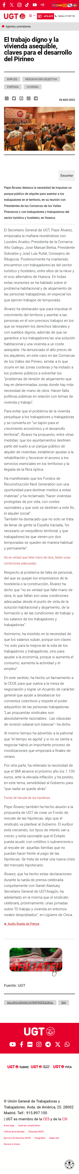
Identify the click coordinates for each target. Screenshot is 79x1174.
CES (46, 1119)
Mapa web (54, 1138)
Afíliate (48, 16)
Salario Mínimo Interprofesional (30, 1002)
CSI (64, 1119)
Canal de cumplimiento (29, 1125)
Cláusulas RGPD (36, 1131)
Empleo (12, 79)
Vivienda (33, 86)
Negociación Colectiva (41, 79)
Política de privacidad (14, 1131)
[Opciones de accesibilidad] (69, 1164)
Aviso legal (9, 1125)
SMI (63, 1002)
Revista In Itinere (12, 1144)
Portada (13, 86)
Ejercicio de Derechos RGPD (17, 1138)
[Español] (60, 5)
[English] (55, 5)
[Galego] (69, 5)
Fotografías (40, 1138)
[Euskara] (74, 5)
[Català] (65, 5)
